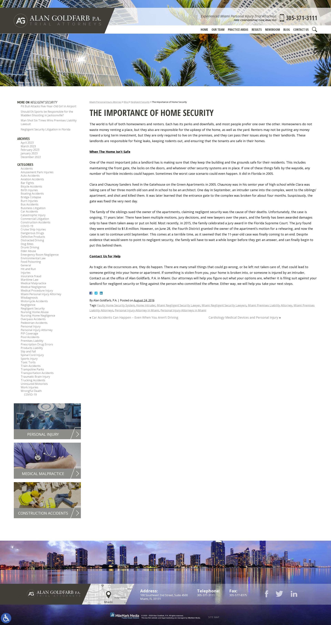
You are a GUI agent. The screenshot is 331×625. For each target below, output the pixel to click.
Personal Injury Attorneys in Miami (183, 310)
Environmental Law (33, 258)
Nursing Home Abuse (35, 312)
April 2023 (27, 143)
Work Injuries (29, 387)
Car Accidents (29, 211)
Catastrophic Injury (33, 215)
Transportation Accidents (37, 373)
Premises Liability (32, 341)
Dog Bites (27, 244)
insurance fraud (31, 276)
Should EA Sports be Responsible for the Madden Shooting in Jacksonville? (47, 113)
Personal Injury (31, 326)
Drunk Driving (30, 247)
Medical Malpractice (33, 283)
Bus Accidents (29, 204)
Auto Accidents (30, 176)
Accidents (27, 168)
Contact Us (301, 29)
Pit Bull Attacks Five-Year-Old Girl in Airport (48, 106)
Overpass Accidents (33, 319)
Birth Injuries (29, 190)
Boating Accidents (32, 193)
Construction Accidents (35, 222)
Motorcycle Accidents (34, 301)
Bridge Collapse (31, 197)
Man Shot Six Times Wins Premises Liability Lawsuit (49, 122)
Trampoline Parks (32, 369)
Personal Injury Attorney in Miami (137, 310)
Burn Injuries (29, 201)
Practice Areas (238, 29)
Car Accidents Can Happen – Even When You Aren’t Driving (135, 317)
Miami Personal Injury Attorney (105, 102)
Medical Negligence (33, 287)
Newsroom (272, 29)
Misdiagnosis (29, 297)
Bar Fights (27, 183)
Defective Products (33, 237)
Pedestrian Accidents (34, 323)
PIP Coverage (29, 333)
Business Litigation (33, 208)
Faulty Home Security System (116, 305)
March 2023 (28, 146)
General (26, 265)
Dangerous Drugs (32, 233)
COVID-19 (27, 226)
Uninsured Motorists (34, 384)
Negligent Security (140, 102)
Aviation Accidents (32, 179)
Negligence (28, 305)
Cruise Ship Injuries (33, 229)
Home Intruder (146, 305)
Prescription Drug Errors (37, 344)
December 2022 (31, 157)
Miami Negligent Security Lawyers (224, 305)
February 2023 (30, 150)
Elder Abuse (28, 251)
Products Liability (32, 348)
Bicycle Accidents (31, 186)
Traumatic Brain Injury (35, 376)
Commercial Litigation (35, 219)
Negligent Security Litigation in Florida (45, 129)
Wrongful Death (31, 391)
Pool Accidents (30, 337)
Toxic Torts (28, 362)
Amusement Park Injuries (37, 172)
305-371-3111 (301, 18)
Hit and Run (28, 269)
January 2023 (29, 153)
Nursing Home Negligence (38, 315)
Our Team (218, 29)
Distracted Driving (32, 240)
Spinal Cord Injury (32, 355)
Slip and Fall (28, 351)
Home (204, 29)
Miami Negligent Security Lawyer (178, 305)
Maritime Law (29, 280)
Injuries (26, 272)
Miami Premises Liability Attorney (270, 305)
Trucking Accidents (33, 380)
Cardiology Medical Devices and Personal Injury (243, 317)
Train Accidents (31, 366)
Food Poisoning (31, 262)
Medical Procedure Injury (37, 290)
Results (257, 29)
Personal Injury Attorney (37, 330)
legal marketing (168, 618)
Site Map (213, 617)
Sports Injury (29, 359)
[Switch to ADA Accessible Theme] (6, 618)
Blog (286, 29)
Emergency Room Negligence (40, 255)
